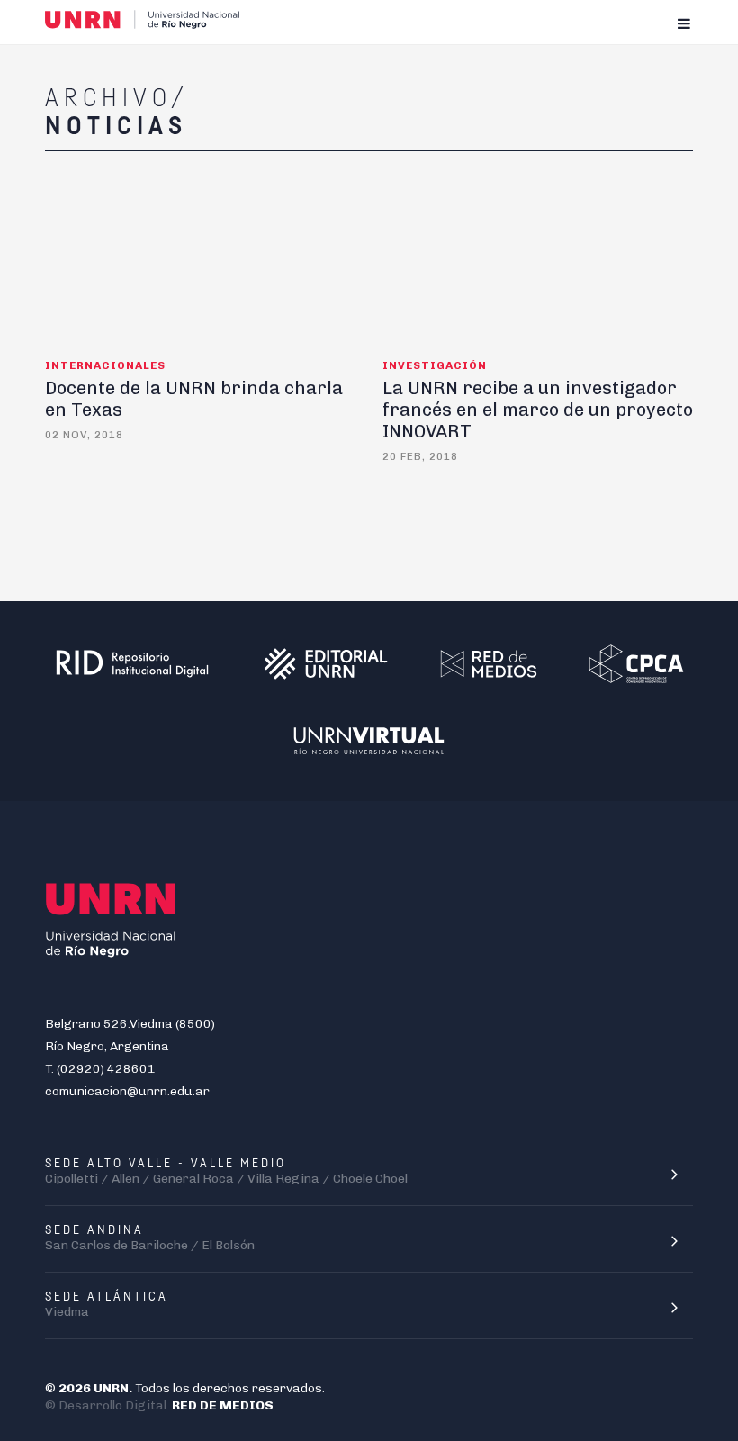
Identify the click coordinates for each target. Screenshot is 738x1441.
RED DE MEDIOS (223, 1405)
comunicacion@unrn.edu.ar (127, 1091)
